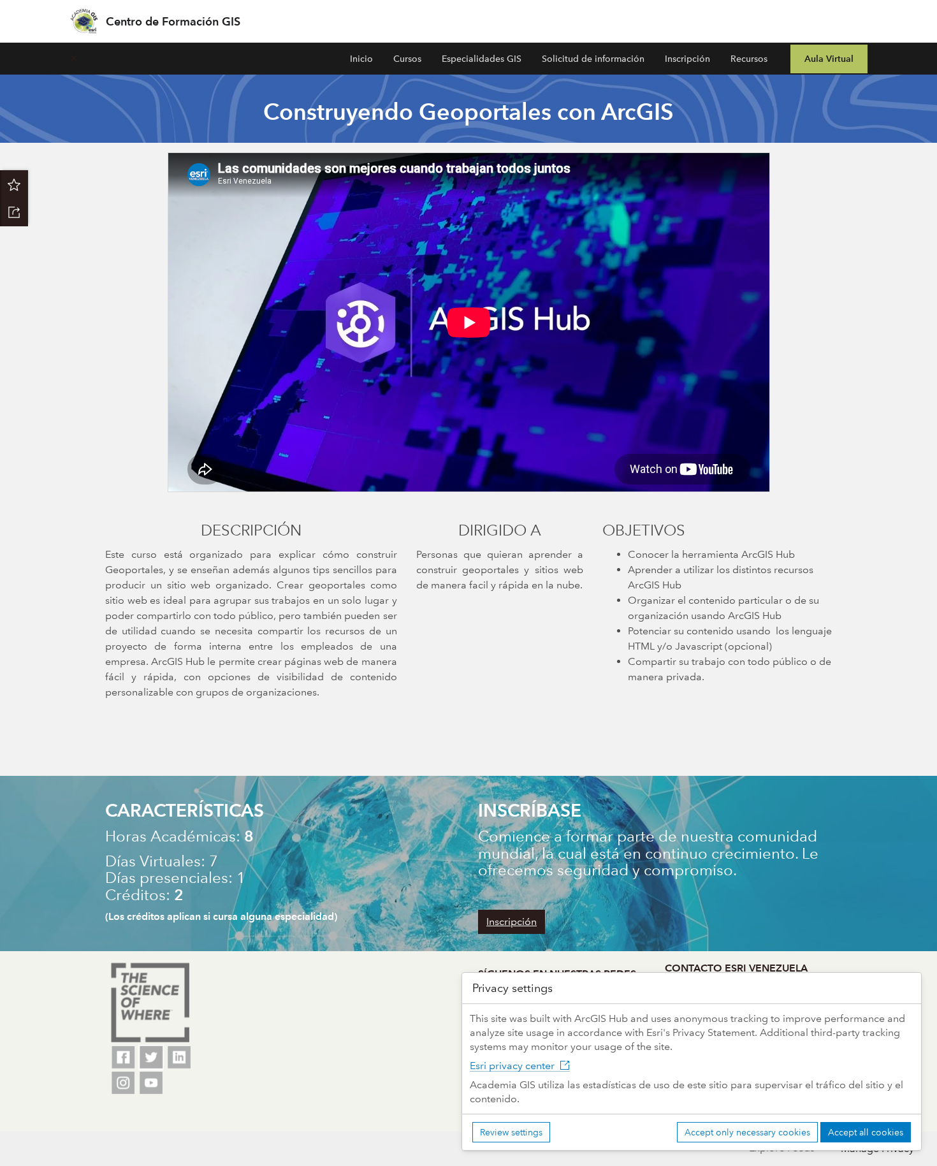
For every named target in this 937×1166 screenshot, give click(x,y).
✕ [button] (73, 58)
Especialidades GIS (481, 58)
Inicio (361, 58)
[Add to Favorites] (14, 184)
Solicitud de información (593, 58)
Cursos (407, 58)
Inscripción (687, 58)
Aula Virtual (828, 58)
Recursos (748, 58)
